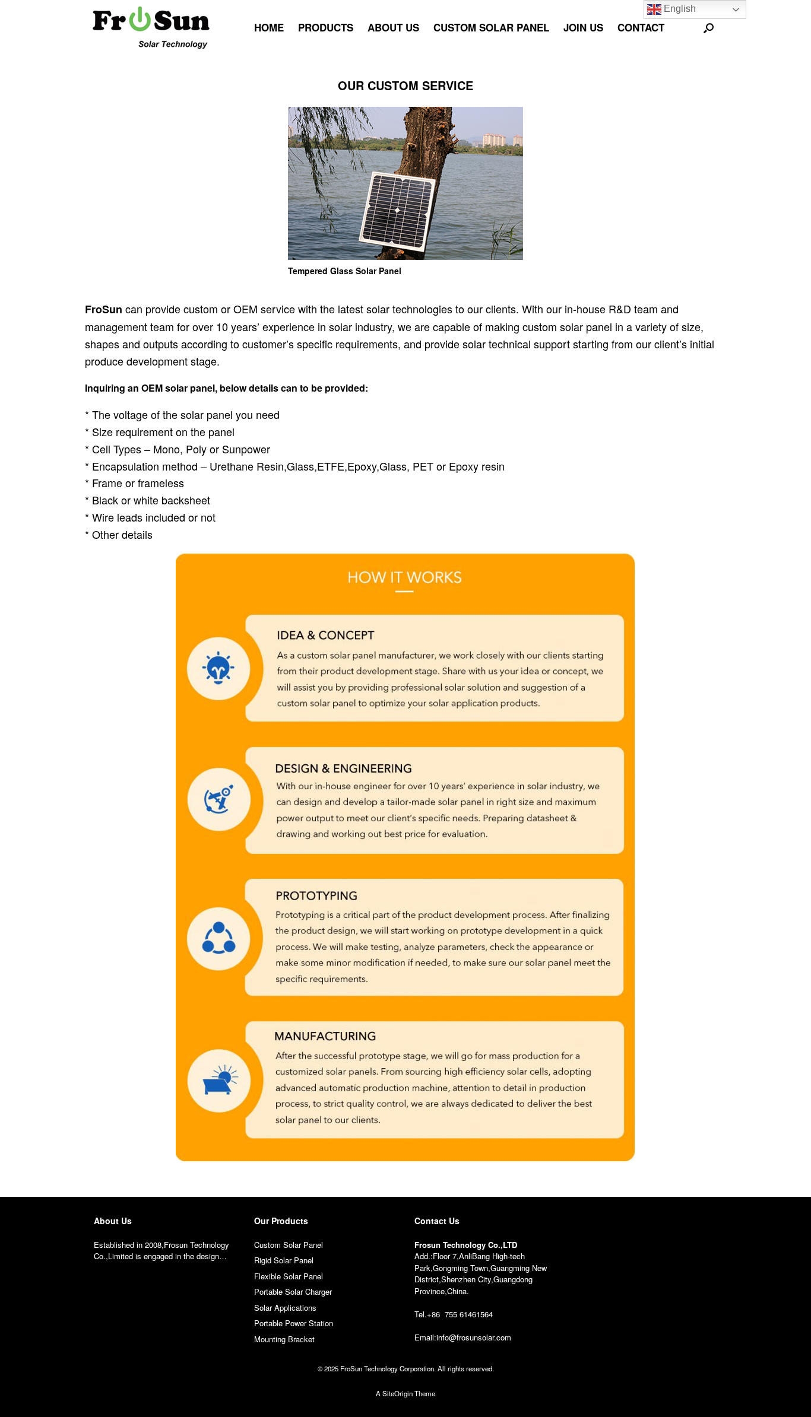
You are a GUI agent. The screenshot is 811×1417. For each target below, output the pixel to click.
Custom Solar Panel (288, 1244)
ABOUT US (393, 27)
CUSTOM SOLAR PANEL (491, 27)
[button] (708, 27)
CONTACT (640, 27)
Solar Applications (285, 1307)
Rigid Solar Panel (283, 1260)
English (678, 9)
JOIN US (583, 27)
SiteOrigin (397, 1393)
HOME (269, 27)
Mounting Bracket (284, 1339)
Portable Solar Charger (293, 1291)
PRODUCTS (325, 27)
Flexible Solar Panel (288, 1276)
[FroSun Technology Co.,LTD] (151, 27)
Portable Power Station (293, 1323)
